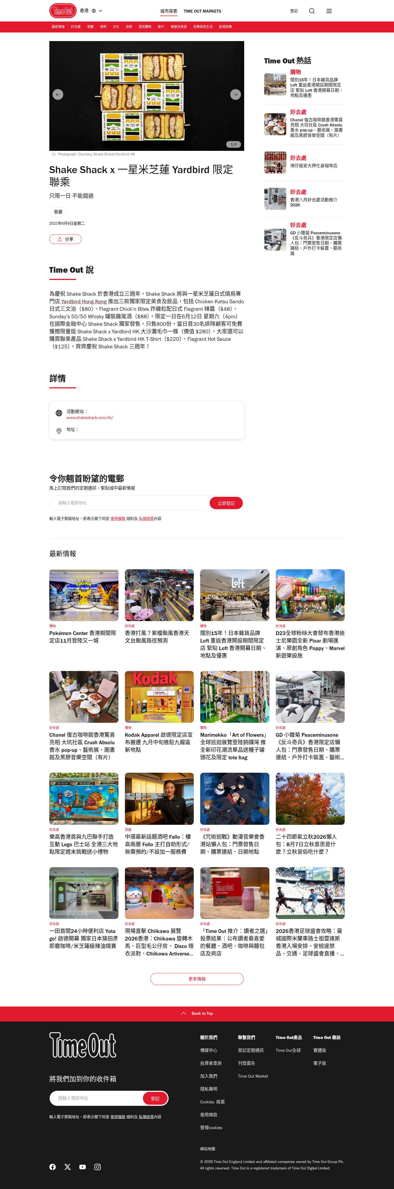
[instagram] (97, 1167)
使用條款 (117, 519)
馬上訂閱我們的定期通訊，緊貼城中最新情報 (92, 489)
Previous (58, 94)
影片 (161, 27)
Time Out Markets (202, 12)
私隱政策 (146, 519)
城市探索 (168, 12)
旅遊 (129, 27)
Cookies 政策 (212, 1102)
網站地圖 (207, 1149)
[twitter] (67, 1167)
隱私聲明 (208, 1090)
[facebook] (52, 1167)
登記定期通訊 (251, 1051)
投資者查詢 (211, 1064)
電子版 (319, 1064)
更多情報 (197, 980)
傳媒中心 (208, 1051)
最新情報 (58, 27)
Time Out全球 (288, 1051)
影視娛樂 (225, 27)
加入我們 (208, 1077)
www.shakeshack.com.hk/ (89, 418)
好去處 (76, 27)
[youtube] (82, 1167)
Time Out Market (253, 1077)
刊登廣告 (246, 1064)
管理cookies (211, 1128)
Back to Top (202, 1014)
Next (235, 94)
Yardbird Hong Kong (83, 302)
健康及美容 (179, 27)
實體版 (319, 1051)
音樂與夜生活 (203, 27)
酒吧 (103, 27)
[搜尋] (311, 11)
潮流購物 (145, 27)
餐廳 (90, 27)
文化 (116, 27)
